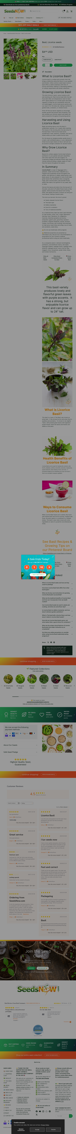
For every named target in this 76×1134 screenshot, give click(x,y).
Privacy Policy (45, 1125)
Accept (37, 1129)
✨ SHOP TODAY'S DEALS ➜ (38, 574)
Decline (53, 1129)
